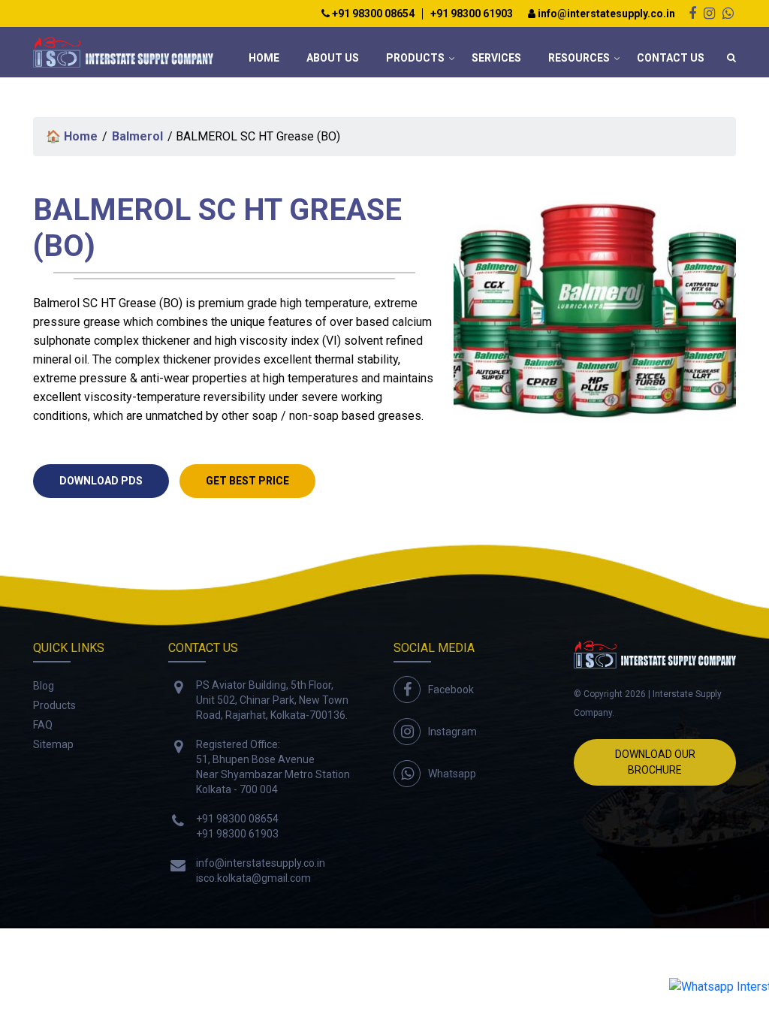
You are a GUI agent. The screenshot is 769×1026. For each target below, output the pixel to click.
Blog (43, 686)
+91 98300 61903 (471, 14)
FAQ (43, 725)
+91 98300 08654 (372, 14)
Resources (579, 58)
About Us (332, 58)
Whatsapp (452, 774)
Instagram (452, 732)
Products (415, 58)
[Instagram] (709, 13)
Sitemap (53, 744)
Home (264, 58)
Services (496, 58)
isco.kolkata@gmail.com (253, 878)
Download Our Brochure (655, 762)
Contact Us (670, 58)
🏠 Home (72, 136)
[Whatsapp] (728, 13)
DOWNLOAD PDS (101, 481)
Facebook (451, 689)
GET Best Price (247, 481)
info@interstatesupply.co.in (605, 14)
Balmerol (137, 136)
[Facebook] (692, 13)
